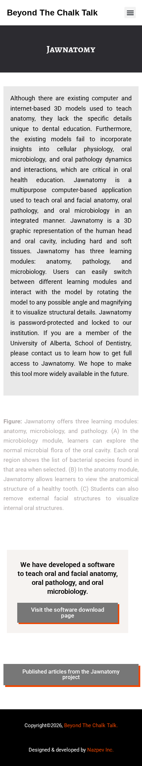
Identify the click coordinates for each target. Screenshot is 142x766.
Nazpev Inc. (100, 750)
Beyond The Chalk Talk (52, 12)
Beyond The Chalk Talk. (91, 725)
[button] (130, 12)
